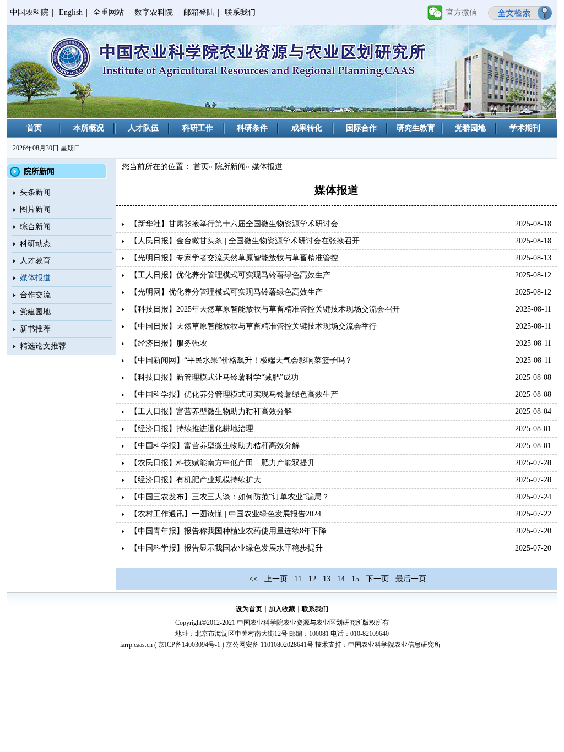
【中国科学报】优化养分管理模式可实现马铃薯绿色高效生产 (234, 394)
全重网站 (108, 12)
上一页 (276, 579)
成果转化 (306, 128)
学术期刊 (524, 128)
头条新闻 (35, 192)
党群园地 (470, 128)
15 (355, 579)
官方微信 (461, 12)
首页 (34, 128)
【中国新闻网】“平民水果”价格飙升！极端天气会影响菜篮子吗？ (241, 360)
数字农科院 (153, 12)
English (71, 12)
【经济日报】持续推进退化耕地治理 (191, 428)
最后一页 (410, 579)
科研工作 (197, 128)
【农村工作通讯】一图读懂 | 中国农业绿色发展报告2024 (225, 514)
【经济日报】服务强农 (168, 343)
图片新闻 (35, 209)
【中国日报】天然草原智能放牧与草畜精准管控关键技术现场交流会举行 (253, 326)
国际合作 (361, 128)
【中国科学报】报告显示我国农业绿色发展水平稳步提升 (226, 548)
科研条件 (252, 128)
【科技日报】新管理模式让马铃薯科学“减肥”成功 (214, 377)
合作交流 (35, 295)
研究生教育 (416, 128)
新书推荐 (35, 329)
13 (326, 579)
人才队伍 (143, 128)
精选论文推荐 (43, 346)
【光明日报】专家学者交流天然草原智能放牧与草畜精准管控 (234, 258)
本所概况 (88, 128)
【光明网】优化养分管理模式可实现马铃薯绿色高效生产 (226, 292)
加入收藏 (282, 609)
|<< (252, 579)
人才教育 (35, 261)
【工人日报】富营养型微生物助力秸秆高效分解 (211, 411)
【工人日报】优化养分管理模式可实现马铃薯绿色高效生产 (230, 275)
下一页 (377, 579)
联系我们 (240, 12)
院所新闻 (230, 166)
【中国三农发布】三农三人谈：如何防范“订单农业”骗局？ (229, 497)
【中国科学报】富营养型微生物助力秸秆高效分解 (215, 446)
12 (312, 579)
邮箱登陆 (198, 12)
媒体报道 (35, 278)
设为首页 (249, 609)
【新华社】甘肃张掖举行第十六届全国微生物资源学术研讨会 (234, 224)
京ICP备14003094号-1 (189, 645)
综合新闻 (35, 226)
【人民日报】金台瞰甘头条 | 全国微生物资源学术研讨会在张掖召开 (245, 241)
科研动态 (35, 243)
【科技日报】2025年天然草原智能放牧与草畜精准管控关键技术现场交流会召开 (265, 309)
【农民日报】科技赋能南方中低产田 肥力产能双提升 (222, 463)
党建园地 (35, 312)
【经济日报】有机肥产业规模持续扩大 (195, 480)
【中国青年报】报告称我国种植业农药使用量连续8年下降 (228, 531)
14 (341, 579)
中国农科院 (29, 12)
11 (298, 579)
